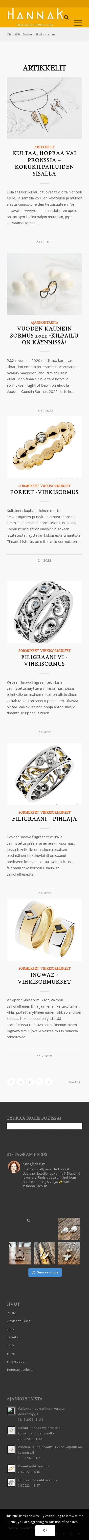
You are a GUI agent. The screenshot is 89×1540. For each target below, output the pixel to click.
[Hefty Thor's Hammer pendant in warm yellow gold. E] (45, 1204)
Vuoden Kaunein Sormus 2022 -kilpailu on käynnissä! (44, 336)
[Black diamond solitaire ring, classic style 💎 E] (45, 1253)
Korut (11, 1329)
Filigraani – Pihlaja (44, 819)
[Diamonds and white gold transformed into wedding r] (20, 1253)
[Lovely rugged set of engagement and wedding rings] (45, 1229)
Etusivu (12, 1313)
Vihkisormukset (55, 486)
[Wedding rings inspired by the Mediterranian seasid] (20, 1229)
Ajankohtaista (44, 323)
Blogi (10, 1345)
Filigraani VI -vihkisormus (44, 661)
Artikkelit (44, 147)
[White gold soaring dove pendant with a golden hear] (69, 1253)
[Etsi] (64, 17)
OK (45, 1530)
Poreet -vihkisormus (44, 492)
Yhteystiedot (16, 1361)
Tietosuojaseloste (20, 1369)
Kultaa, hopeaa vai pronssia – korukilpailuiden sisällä (44, 164)
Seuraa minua (47, 1272)
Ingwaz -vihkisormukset (44, 979)
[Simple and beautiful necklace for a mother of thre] (20, 1204)
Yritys (11, 1353)
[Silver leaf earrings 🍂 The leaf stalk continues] (69, 1229)
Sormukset (29, 486)
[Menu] (75, 17)
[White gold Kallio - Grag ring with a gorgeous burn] (69, 1204)
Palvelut (13, 1337)
